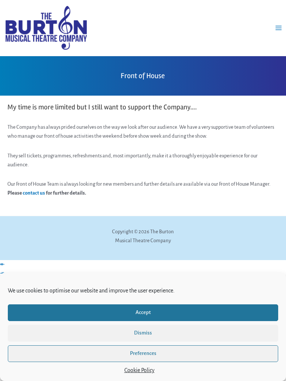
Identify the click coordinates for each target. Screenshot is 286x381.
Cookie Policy (139, 370)
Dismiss (143, 333)
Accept (143, 312)
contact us (34, 193)
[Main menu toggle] (278, 27)
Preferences (143, 353)
